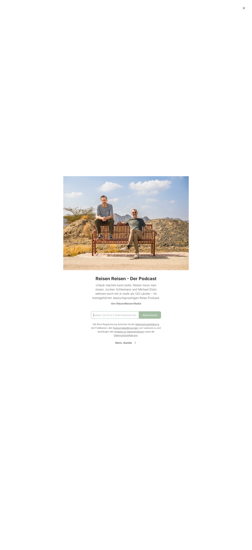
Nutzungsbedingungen (125, 328)
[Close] (244, 8)
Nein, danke (123, 342)
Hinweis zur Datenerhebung (129, 331)
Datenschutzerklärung (147, 324)
